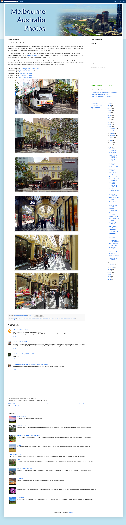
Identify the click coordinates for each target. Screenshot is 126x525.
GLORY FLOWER (22, 488)
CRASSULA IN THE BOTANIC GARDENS (28, 435)
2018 (109, 122)
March (111, 262)
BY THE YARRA (113, 216)
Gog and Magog (32, 55)
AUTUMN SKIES (113, 176)
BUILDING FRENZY (112, 169)
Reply (14, 336)
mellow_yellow (22, 318)
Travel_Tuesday (64, 318)
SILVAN (19, 445)
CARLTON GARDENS (113, 209)
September (113, 135)
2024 (109, 108)
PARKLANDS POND (112, 163)
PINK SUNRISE (21, 416)
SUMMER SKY (21, 497)
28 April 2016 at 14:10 (28, 354)
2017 (109, 124)
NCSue (15, 329)
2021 (109, 115)
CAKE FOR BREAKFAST (113, 194)
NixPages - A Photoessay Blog (100, 94)
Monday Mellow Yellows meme (30, 68)
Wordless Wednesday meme (27, 77)
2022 (109, 113)
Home (46, 403)
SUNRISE (20, 478)
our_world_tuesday (30, 318)
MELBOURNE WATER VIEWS (25, 469)
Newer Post (11, 403)
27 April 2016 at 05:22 (23, 329)
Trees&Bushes (71, 318)
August (112, 137)
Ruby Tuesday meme (25, 72)
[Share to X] (39, 316)
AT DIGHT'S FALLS (112, 202)
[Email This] (35, 316)
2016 (109, 126)
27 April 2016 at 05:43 (21, 342)
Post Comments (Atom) (21, 406)
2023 (109, 110)
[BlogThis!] (37, 316)
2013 (109, 274)
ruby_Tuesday (43, 318)
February (112, 264)
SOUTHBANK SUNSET (113, 206)
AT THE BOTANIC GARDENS (114, 179)
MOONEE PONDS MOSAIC (114, 198)
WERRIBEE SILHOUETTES (114, 230)
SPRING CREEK (21, 459)
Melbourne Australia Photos (97, 104)
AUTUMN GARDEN (112, 213)
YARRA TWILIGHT (114, 256)
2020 (109, 117)
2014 (109, 272)
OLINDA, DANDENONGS (114, 190)
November (112, 131)
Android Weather (96, 85)
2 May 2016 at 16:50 (42, 364)
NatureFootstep (17, 354)
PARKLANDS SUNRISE (112, 149)
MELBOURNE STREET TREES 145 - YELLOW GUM (114, 239)
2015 (109, 270)
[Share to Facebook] (41, 316)
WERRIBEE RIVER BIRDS (113, 226)
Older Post (81, 403)
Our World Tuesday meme (26, 70)
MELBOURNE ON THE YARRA (114, 244)
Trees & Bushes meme (25, 73)
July (111, 140)
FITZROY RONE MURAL (113, 223)
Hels (14, 342)
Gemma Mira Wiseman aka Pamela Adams (25, 364)
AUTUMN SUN (113, 251)
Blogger (71, 512)
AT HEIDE (112, 253)
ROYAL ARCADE (113, 166)
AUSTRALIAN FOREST (113, 258)
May (111, 144)
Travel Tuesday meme (25, 75)
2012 (109, 277)
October (112, 133)
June (111, 142)
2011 (109, 279)
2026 (109, 103)
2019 (109, 119)
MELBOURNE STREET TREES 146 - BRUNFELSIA (113, 184)
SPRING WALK (21, 426)
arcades (14, 318)
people (37, 318)
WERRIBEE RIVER (112, 234)
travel (58, 318)
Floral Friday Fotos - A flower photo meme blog (104, 92)
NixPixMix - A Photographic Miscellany (102, 96)
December (112, 128)
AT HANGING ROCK (112, 248)
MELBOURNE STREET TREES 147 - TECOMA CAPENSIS (113, 158)
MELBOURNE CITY (15, 454)
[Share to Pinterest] (43, 316)
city (18, 318)
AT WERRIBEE (113, 152)
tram (55, 318)
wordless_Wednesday (14, 319)
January (112, 267)
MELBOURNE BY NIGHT (114, 219)
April (111, 147)
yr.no (110, 85)
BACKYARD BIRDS (112, 173)
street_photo (50, 318)
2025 (109, 106)
